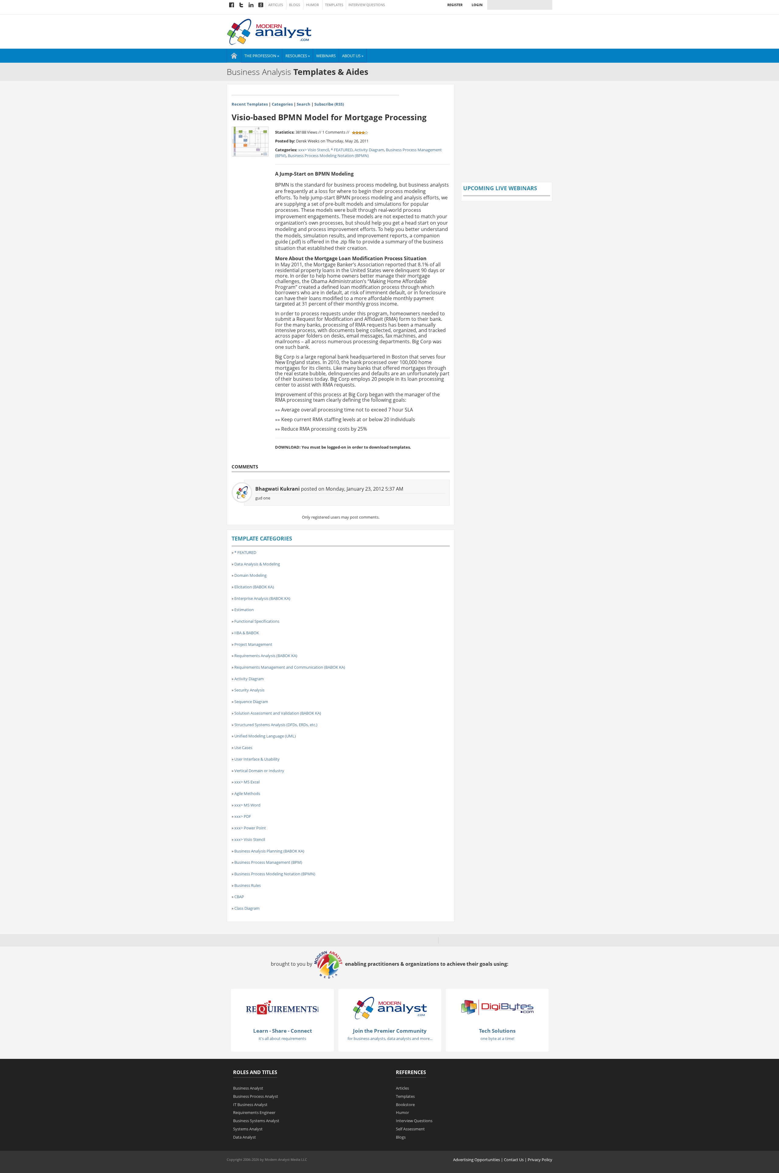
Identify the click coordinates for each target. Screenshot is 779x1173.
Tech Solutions (497, 1030)
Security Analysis (249, 690)
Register (455, 4)
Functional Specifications (256, 621)
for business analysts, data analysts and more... (390, 1038)
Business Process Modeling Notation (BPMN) (328, 155)
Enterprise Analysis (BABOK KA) (262, 598)
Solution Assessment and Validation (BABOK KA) (277, 713)
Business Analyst (248, 1088)
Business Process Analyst (255, 1096)
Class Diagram (247, 908)
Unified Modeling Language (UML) (265, 736)
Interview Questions (366, 5)
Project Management (253, 644)
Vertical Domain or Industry (259, 770)
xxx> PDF (242, 816)
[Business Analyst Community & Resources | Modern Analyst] (269, 31)
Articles (275, 5)
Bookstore (405, 1104)
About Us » (352, 55)
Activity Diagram (369, 149)
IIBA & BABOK (246, 633)
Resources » (297, 55)
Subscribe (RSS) (329, 104)
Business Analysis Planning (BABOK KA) (269, 851)
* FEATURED (342, 149)
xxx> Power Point (250, 828)
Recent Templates (250, 104)
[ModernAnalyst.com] (390, 1007)
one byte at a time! (497, 1038)
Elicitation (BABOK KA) (254, 587)
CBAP (239, 896)
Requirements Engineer (254, 1112)
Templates (334, 5)
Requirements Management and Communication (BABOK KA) (289, 667)
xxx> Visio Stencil (313, 149)
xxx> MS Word (247, 805)
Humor (312, 5)
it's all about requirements (282, 1038)
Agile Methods (247, 793)
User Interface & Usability (257, 759)
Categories (282, 104)
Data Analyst (244, 1137)
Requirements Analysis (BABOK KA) (265, 655)
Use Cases (243, 747)
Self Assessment (410, 1129)
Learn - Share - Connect (282, 1030)
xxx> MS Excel (247, 782)
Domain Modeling (250, 575)
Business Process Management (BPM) (268, 862)
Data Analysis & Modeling (257, 564)
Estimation (244, 609)
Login (477, 4)
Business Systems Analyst (256, 1120)
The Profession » (261, 55)
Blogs (294, 5)
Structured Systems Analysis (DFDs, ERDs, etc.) (275, 724)
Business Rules (247, 885)
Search (303, 104)
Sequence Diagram (251, 701)
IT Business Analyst (250, 1104)
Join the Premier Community (390, 1030)
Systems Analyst (248, 1129)
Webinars (326, 55)
